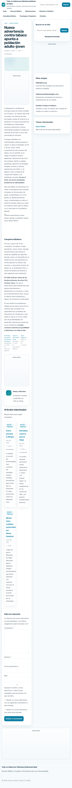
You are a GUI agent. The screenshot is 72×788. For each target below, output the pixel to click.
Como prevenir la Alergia (10, 434)
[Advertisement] (52, 58)
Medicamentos (30, 11)
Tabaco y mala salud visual (15, 337)
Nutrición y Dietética (46, 11)
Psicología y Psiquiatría (28, 16)
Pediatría (43, 16)
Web (5, 676)
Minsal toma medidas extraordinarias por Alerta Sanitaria (12, 527)
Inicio (5, 11)
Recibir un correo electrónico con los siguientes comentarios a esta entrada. (16, 702)
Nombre (7, 657)
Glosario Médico (16, 11)
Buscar (66, 5)
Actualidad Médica (9, 16)
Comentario (9, 628)
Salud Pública (14, 23)
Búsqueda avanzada (52, 36)
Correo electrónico (11, 666)
